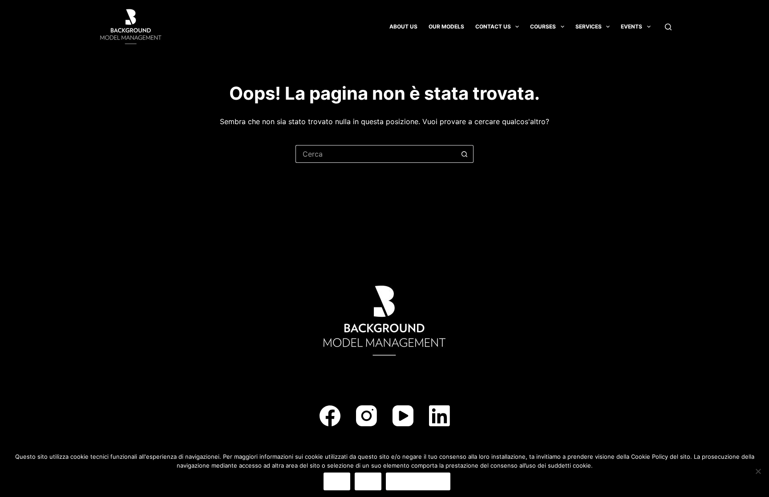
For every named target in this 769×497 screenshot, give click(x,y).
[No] (757, 471)
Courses (543, 26)
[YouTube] (403, 415)
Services (588, 26)
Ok (336, 481)
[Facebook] (330, 415)
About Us (403, 26)
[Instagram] (366, 415)
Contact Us (493, 26)
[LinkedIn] (439, 415)
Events (631, 26)
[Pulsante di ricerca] (465, 154)
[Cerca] (668, 27)
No (368, 481)
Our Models (446, 26)
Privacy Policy (418, 481)
